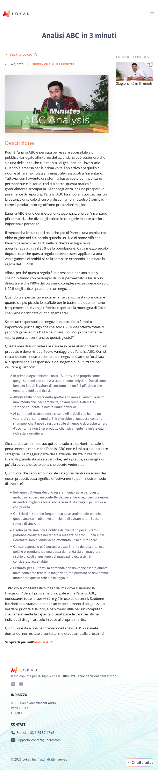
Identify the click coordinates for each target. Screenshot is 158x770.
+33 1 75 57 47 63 (41, 733)
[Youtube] (21, 684)
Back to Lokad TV (23, 54)
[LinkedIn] (13, 684)
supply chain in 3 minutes (53, 64)
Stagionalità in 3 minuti (134, 83)
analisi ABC (43, 642)
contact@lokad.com (46, 740)
